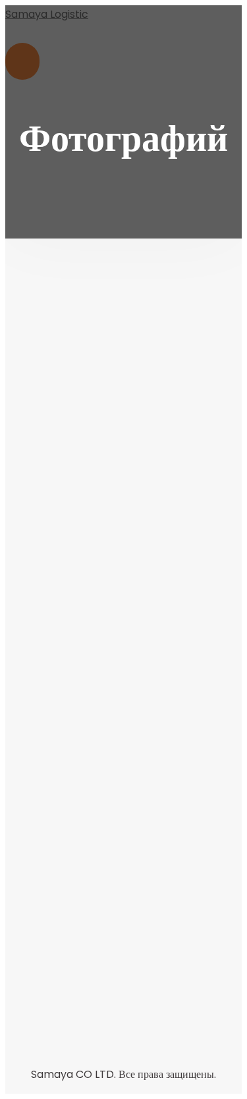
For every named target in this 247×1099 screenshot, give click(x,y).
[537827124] (123, 362)
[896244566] (123, 904)
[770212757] (123, 543)
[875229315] (123, 724)
